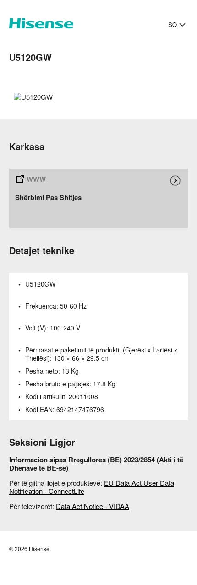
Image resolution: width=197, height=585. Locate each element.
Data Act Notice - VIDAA (92, 506)
